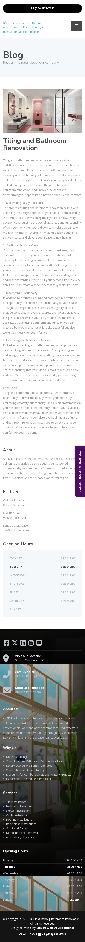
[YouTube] (39, 644)
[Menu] (76, 26)
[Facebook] (7, 644)
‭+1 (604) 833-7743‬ (43, 8)
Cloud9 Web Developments (55, 928)
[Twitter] (15, 644)
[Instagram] (31, 644)
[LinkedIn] (23, 644)
